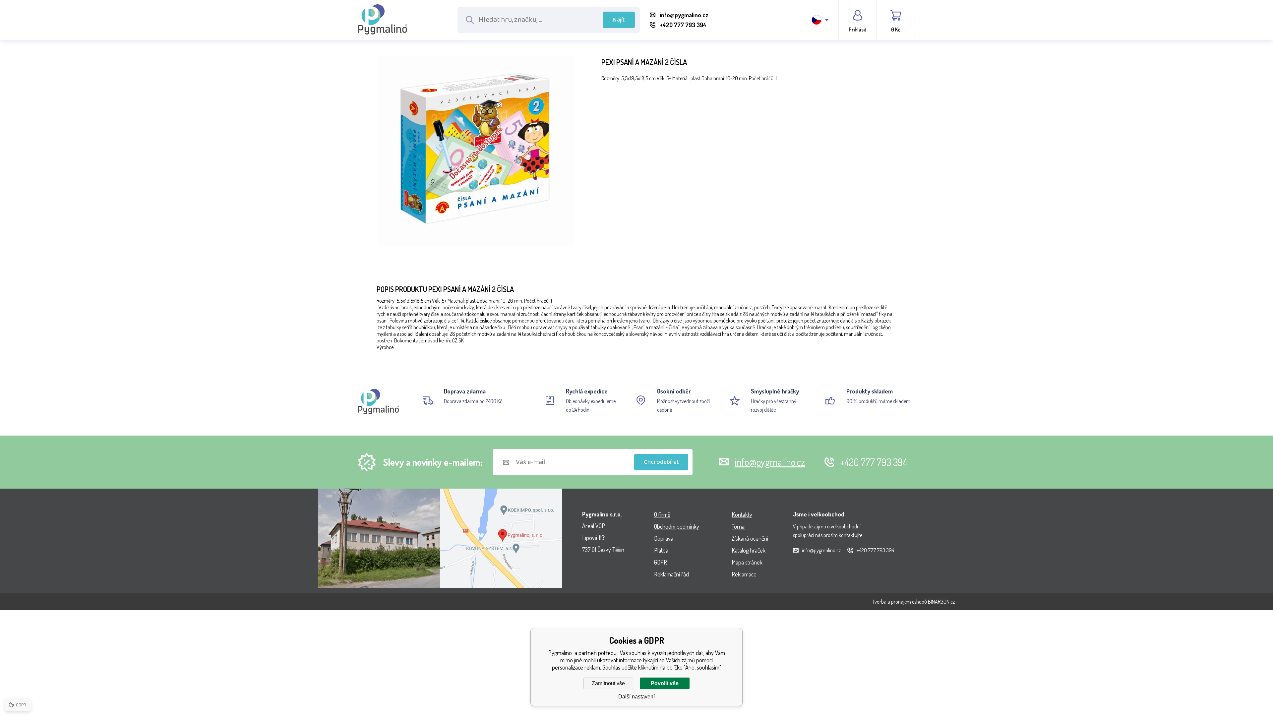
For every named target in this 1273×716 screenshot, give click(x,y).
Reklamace (744, 574)
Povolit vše (665, 683)
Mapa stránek (747, 562)
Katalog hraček (748, 550)
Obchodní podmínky (676, 526)
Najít (619, 20)
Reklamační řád (671, 574)
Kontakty (742, 514)
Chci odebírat (661, 462)
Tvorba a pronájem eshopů (900, 601)
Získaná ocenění (750, 538)
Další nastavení (636, 696)
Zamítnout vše (608, 683)
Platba (661, 550)
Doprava (663, 538)
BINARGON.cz (941, 601)
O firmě (662, 514)
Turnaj (739, 526)
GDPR (660, 562)
